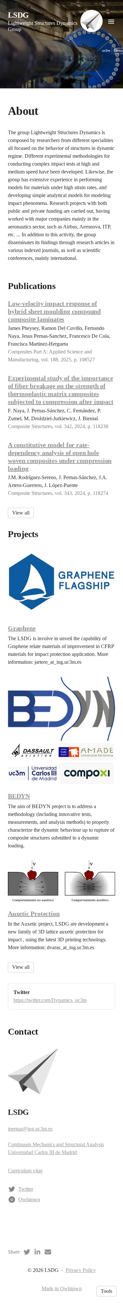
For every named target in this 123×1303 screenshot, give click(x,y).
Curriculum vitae (25, 1170)
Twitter (25, 1189)
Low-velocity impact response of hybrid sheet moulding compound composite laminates (54, 311)
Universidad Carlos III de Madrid (42, 1152)
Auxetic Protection (33, 913)
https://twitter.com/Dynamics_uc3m (50, 1000)
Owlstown (29, 1199)
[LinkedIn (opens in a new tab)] (37, 1252)
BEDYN (19, 796)
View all (21, 513)
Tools (106, 1291)
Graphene (21, 628)
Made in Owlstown (62, 1288)
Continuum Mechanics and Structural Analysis (56, 1144)
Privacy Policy (81, 1270)
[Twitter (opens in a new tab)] (27, 1252)
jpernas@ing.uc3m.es (30, 1128)
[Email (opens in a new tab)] (48, 1252)
